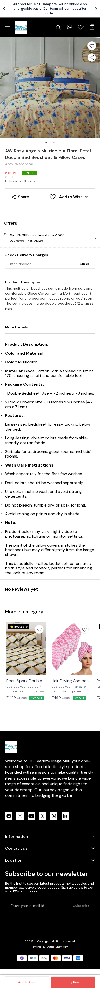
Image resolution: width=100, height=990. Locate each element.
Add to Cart (27, 982)
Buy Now (73, 982)
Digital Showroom (57, 946)
